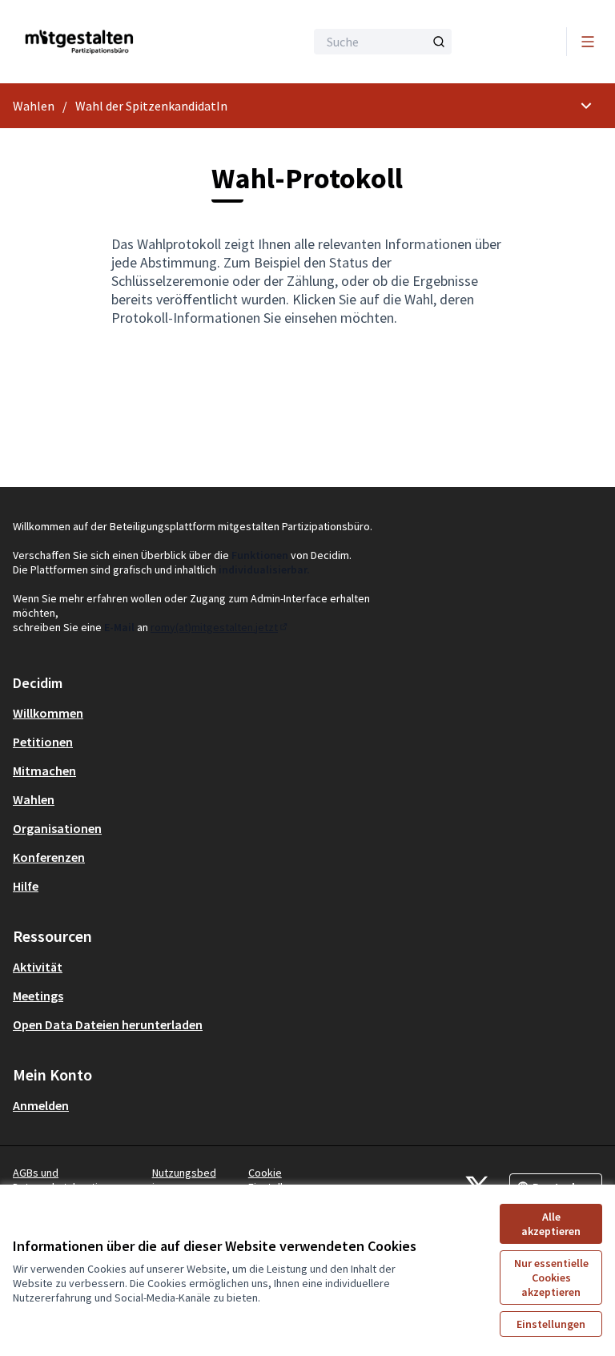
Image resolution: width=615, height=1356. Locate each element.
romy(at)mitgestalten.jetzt (220, 627)
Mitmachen (44, 770)
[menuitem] (307, 713)
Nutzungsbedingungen (184, 1179)
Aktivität (37, 967)
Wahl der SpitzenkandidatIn (151, 106)
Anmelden (41, 1105)
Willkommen (48, 713)
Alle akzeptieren (551, 1223)
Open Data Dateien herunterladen (108, 1024)
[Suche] (438, 41)
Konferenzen (49, 857)
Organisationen (57, 828)
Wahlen (33, 106)
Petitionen (43, 742)
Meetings (38, 996)
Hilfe (25, 886)
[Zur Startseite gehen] (119, 41)
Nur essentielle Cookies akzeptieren (551, 1277)
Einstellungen (551, 1324)
